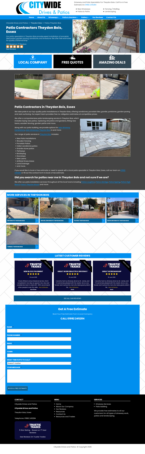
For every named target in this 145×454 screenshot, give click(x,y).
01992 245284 (90, 5)
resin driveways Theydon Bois (38, 130)
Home (31, 17)
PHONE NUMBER (14, 335)
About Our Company (64, 406)
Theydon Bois (36, 23)
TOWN (10, 352)
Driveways (53, 17)
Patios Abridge (102, 182)
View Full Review (43, 287)
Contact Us (111, 17)
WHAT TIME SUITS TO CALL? (18, 360)
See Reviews (11, 49)
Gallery (84, 17)
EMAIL (10, 343)
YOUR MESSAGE (14, 367)
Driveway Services (103, 404)
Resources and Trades (65, 416)
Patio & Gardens (69, 17)
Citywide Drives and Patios (17, 23)
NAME (10, 327)
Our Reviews (97, 17)
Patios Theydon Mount (30, 184)
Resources (60, 411)
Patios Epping (114, 182)
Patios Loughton (88, 182)
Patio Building (101, 406)
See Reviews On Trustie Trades (33, 437)
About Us (41, 17)
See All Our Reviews (72, 298)
